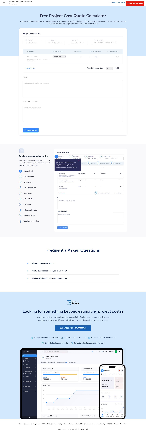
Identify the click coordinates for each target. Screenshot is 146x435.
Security (28, 424)
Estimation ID (28, 40)
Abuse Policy (123, 424)
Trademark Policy (90, 424)
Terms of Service (68, 424)
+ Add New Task (30, 68)
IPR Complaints (46, 424)
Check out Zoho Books (117, 2)
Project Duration (98, 40)
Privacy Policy (79, 424)
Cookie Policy (101, 424)
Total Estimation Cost (95, 68)
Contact (21, 424)
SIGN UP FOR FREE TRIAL (135, 3)
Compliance (36, 424)
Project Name (52, 40)
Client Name (74, 40)
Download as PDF (32, 130)
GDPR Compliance (112, 424)
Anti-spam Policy (57, 424)
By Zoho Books (13, 3)
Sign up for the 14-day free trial (73, 328)
